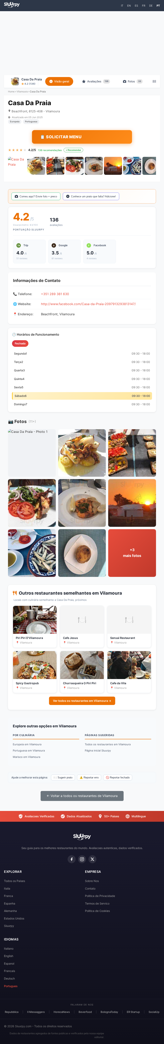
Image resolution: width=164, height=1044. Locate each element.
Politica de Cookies (97, 911)
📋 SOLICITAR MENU (61, 136)
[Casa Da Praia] (17, 166)
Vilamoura (22, 91)
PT (158, 5)
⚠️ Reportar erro (89, 777)
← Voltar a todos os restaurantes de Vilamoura (82, 796)
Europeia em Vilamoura (27, 744)
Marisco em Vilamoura (26, 756)
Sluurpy (9, 925)
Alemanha (10, 911)
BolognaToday (109, 1011)
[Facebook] (72, 859)
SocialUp (154, 1011)
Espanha (9, 903)
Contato (90, 888)
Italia (7, 888)
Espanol (9, 963)
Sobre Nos (92, 881)
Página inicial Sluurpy (98, 750)
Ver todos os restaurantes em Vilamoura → (82, 700)
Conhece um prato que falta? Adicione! (93, 196)
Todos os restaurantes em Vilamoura (108, 744)
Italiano (8, 948)
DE (151, 5)
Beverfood (85, 1011)
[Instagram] (82, 859)
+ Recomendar (73, 150)
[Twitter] (92, 859)
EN (129, 5)
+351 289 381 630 (55, 294)
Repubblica (11, 1011)
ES (136, 5)
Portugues (11, 986)
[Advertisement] (82, 43)
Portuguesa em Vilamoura (29, 750)
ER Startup (133, 1011)
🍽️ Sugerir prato (63, 777)
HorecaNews (62, 1011)
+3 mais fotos (132, 553)
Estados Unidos (14, 918)
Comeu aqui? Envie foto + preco (38, 196)
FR (143, 5)
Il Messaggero (36, 1011)
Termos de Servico (97, 903)
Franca (8, 896)
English (8, 956)
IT (122, 5)
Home (11, 91)
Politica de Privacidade (100, 896)
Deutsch (9, 978)
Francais (9, 971)
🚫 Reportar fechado (118, 777)
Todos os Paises (14, 881)
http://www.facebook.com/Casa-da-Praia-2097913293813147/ (88, 304)
